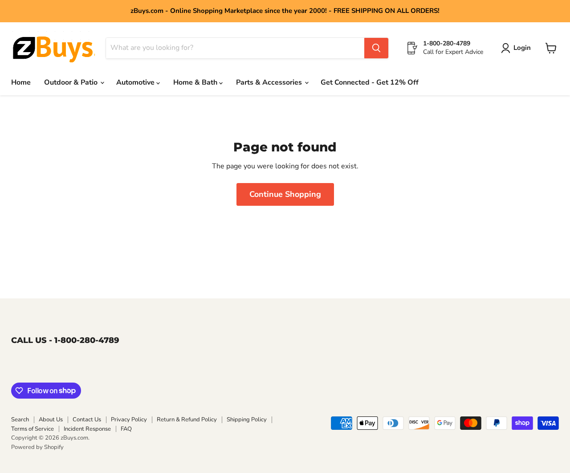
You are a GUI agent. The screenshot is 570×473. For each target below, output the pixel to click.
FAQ (126, 429)
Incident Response (87, 429)
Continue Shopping (285, 194)
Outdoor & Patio (71, 82)
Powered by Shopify (37, 447)
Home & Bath (196, 82)
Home (21, 82)
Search (20, 420)
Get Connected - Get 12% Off (370, 82)
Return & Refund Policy (187, 420)
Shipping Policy (247, 420)
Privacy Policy (129, 420)
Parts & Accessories (270, 82)
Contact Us (87, 420)
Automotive (136, 82)
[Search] (376, 48)
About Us (51, 420)
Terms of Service (32, 429)
